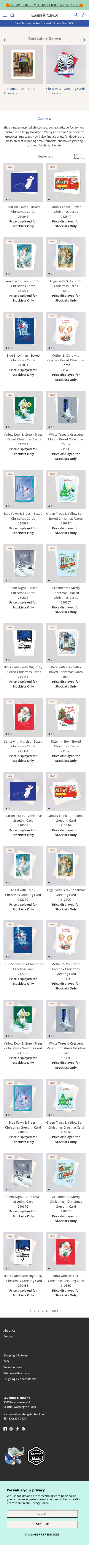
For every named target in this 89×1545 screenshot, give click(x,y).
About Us (9, 1330)
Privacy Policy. (40, 1503)
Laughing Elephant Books (19, 1379)
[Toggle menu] (5, 15)
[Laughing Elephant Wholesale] (44, 15)
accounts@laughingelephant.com (24, 1414)
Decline (42, 1524)
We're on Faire (12, 1367)
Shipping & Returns (15, 1355)
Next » (56, 1311)
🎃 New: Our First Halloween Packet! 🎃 (44, 5)
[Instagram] (11, 1429)
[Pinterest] (23, 1429)
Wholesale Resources (16, 1373)
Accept (42, 1514)
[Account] (74, 15)
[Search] (14, 15)
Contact (8, 1336)
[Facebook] (5, 1429)
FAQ (6, 1361)
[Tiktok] (17, 1429)
